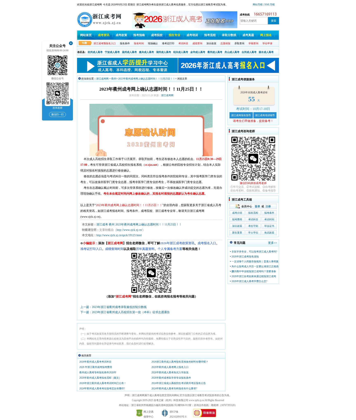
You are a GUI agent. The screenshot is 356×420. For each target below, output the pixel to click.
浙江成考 (102, 224)
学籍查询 (253, 43)
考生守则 (253, 226)
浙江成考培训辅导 (265, 115)
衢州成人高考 (214, 52)
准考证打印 (168, 43)
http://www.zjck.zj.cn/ (129, 229)
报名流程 (253, 212)
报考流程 (210, 35)
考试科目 (253, 219)
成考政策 (121, 35)
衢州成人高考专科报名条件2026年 (97, 372)
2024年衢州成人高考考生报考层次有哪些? (102, 388)
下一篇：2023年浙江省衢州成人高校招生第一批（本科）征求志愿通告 (125, 312)
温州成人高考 (129, 52)
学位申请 (267, 43)
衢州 (113, 78)
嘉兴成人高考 (146, 52)
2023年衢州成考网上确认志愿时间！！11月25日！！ (146, 78)
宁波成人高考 (112, 52)
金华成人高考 (197, 52)
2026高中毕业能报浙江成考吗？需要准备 (254, 271)
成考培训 (192, 35)
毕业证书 (269, 226)
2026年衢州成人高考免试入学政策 (170, 372)
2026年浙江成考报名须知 (245, 256)
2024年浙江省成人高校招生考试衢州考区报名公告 (178, 383)
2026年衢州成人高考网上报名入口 (170, 367)
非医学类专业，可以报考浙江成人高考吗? (254, 251)
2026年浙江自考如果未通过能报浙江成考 (254, 276)
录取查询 (239, 43)
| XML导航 (269, 4)
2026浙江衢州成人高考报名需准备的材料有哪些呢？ (179, 361)
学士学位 (253, 232)
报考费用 (237, 219)
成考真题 (248, 35)
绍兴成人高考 (180, 52)
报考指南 (139, 35)
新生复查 (237, 232)
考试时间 (269, 219)
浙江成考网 (102, 78)
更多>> (272, 242)
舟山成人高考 (232, 52)
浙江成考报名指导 (241, 115)
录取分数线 (229, 35)
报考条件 (269, 212)
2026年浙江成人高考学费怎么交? (249, 281)
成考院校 (157, 35)
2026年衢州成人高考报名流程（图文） (100, 377)
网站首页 (86, 35)
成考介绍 (237, 212)
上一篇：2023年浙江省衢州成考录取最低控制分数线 (113, 307)
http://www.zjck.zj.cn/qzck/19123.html (119, 235)
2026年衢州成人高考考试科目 (95, 361)
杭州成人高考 (95, 52)
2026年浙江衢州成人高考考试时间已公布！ (102, 383)
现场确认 (153, 43)
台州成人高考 (249, 52)
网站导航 (258, 4)
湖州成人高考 (163, 52)
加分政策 (211, 43)
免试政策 (269, 232)
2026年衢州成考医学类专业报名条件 (171, 377)
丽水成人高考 (266, 52)
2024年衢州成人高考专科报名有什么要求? (174, 388)
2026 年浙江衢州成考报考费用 (95, 367)
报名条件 (125, 43)
